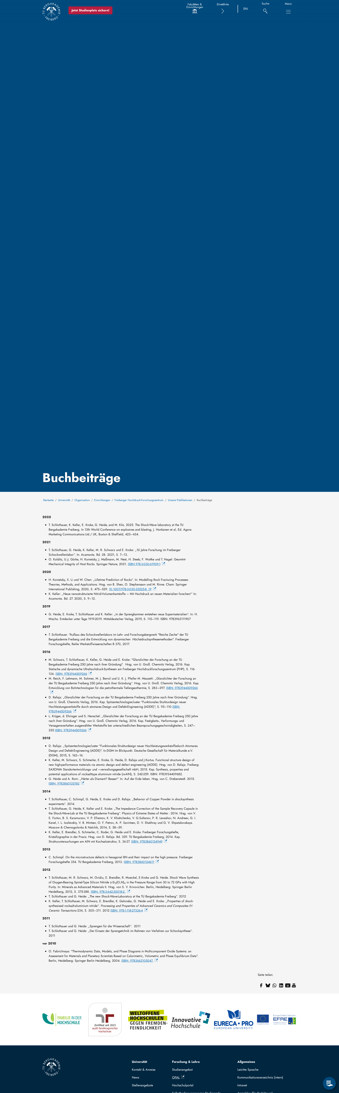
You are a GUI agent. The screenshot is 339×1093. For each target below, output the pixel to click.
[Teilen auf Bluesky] (267, 985)
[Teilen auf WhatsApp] (274, 985)
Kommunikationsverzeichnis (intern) (260, 1077)
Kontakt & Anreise (143, 1069)
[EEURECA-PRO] (234, 1019)
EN (245, 8)
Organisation (82, 500)
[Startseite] (51, 12)
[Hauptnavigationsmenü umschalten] (288, 11)
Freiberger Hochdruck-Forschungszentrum (139, 500)
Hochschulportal (182, 1085)
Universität (64, 500)
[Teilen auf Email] (287, 985)
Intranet (242, 1085)
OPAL (176, 1077)
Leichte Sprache (247, 1069)
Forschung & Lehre (186, 1061)
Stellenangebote (142, 1085)
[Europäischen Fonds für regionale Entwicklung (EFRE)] (277, 1019)
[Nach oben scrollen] (329, 1067)
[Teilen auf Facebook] (261, 985)
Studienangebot (182, 1069)
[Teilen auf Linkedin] (281, 985)
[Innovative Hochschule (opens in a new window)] (191, 1019)
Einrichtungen (102, 500)
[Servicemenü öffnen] (329, 1083)
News (135, 1077)
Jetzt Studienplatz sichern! (90, 10)
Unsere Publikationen (180, 500)
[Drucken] (294, 985)
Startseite (48, 500)
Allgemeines (246, 1061)
